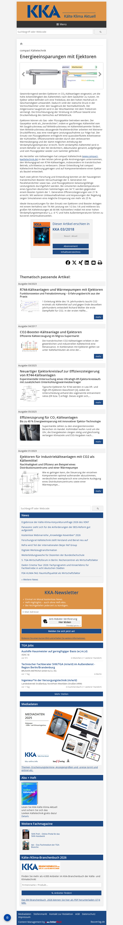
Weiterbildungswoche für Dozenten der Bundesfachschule (52, 555)
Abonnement (71, 246)
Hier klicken (65, 622)
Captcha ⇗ (73, 626)
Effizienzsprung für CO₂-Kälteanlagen (49, 417)
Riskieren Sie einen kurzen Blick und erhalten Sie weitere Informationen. (53, 638)
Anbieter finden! (63, 892)
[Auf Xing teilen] (81, 264)
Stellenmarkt (40, 914)
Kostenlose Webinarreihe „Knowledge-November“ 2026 (51, 535)
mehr (98, 317)
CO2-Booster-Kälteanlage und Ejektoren (51, 332)
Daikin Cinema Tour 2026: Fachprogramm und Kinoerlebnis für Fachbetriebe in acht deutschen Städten (55, 566)
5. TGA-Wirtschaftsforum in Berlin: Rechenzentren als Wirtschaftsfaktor (59, 560)
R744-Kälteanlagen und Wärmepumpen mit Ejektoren (61, 289)
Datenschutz (88, 914)
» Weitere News (29, 579)
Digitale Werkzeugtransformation (39, 550)
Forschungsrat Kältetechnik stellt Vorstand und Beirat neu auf (54, 540)
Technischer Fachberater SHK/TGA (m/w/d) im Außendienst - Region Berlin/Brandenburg (58, 665)
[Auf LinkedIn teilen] (87, 264)
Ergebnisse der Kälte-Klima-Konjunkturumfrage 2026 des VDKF (55, 522)
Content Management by (31, 921)
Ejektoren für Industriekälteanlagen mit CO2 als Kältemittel (57, 458)
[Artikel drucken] (100, 263)
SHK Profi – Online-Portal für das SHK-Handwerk (45, 835)
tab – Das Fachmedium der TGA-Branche (45, 846)
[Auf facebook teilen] (68, 264)
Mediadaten (24, 914)
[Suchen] (100, 31)
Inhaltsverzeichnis (70, 251)
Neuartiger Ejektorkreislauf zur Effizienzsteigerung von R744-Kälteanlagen (59, 373)
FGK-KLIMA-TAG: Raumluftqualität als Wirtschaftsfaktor (50, 573)
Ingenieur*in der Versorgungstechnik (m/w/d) (49, 680)
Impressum (24, 917)
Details (25, 816)
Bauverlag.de (98, 921)
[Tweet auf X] (74, 264)
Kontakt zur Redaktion (61, 914)
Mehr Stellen (61, 694)
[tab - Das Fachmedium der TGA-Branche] (26, 846)
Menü (63, 24)
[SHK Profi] (26, 835)
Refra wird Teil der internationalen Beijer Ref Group (49, 545)
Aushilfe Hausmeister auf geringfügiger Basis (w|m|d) (54, 651)
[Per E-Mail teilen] (93, 263)
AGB (77, 914)
